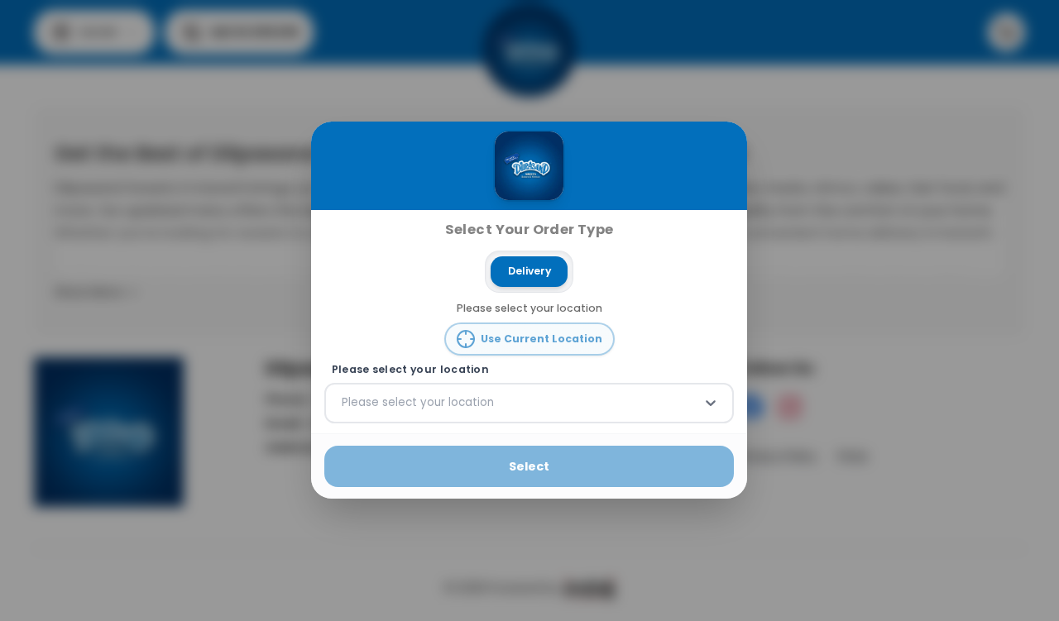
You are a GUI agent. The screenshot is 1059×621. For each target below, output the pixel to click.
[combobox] (343, 403)
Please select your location (410, 369)
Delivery (529, 271)
